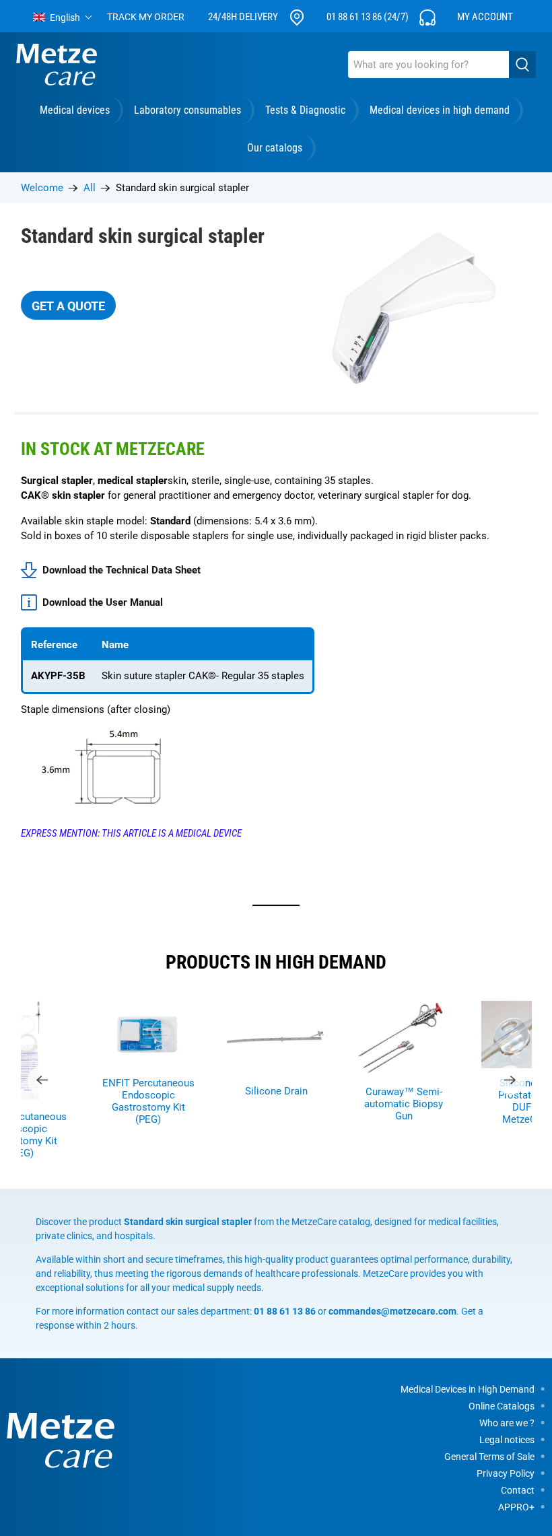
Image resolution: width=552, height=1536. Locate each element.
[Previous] (42, 1080)
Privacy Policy (505, 1473)
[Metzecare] (56, 64)
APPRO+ (516, 1507)
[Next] (510, 1080)
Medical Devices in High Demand (467, 1389)
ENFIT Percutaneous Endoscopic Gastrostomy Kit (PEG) (148, 1101)
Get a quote (68, 306)
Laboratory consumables (187, 110)
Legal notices (506, 1439)
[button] (63, 17)
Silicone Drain (276, 1091)
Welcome (42, 188)
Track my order (145, 16)
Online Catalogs (501, 1406)
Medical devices (75, 110)
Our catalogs (274, 147)
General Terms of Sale (489, 1456)
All (89, 188)
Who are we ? (506, 1423)
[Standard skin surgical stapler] (407, 307)
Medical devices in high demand (440, 110)
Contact (517, 1490)
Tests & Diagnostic (305, 110)
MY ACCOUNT (485, 17)
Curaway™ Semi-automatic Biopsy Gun (403, 1104)
